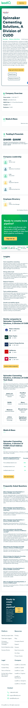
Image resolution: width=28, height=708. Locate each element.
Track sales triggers (6, 638)
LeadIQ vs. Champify (20, 683)
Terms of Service (5, 670)
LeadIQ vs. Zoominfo (20, 664)
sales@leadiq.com (14, 698)
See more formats (8, 476)
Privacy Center (19, 656)
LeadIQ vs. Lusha (19, 670)
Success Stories (5, 650)
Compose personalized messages (4, 643)
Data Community (19, 650)
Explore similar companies (11, 366)
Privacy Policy (5, 664)
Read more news (24, 123)
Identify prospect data (7, 635)
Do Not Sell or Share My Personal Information (6, 675)
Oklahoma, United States (14, 39)
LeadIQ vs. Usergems (20, 680)
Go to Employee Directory (22, 210)
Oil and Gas (13, 551)
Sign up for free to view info (16, 70)
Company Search (19, 641)
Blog (16, 638)
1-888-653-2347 (14, 692)
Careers (17, 647)
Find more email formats (15, 575)
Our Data (17, 653)
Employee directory (14, 78)
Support (17, 644)
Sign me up (10, 238)
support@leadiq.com (15, 695)
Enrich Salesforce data (7, 647)
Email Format (12, 74)
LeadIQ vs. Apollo (19, 667)
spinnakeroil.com (20, 513)
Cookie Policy (5, 667)
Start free (21, 3)
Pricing (16, 635)
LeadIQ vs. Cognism (20, 673)
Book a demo (19, 610)
